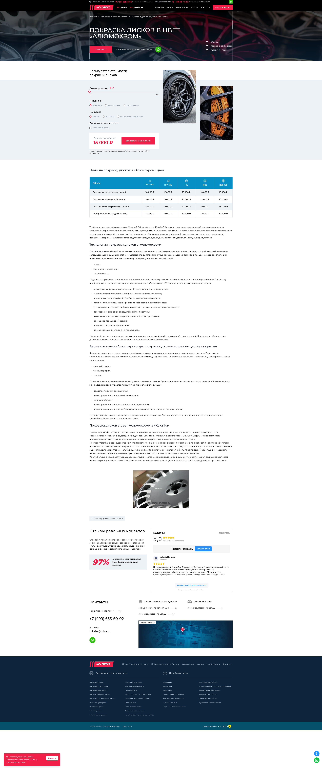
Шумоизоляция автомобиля (210, 703)
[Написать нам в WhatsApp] (316, 760)
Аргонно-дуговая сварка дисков (138, 694)
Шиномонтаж (130, 703)
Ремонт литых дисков (97, 715)
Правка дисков (131, 690)
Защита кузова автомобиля (173, 698)
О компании (188, 664)
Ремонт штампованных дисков (137, 698)
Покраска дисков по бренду (165, 664)
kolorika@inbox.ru (99, 631)
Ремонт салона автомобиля (209, 690)
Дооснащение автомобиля (173, 694)
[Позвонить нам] (316, 753)
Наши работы (182, 7)
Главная (93, 17)
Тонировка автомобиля (208, 694)
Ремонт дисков (95, 711)
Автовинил (167, 682)
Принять (52, 758)
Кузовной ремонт (170, 703)
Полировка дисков (96, 707)
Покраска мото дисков (98, 690)
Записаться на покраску (138, 141)
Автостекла (167, 690)
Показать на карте (147, 622)
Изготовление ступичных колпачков (139, 715)
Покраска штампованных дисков (102, 698)
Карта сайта (127, 726)
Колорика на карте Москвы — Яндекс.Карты (191, 590)
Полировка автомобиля (208, 682)
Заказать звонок (222, 7)
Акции (170, 7)
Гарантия (159, 7)
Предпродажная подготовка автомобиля (215, 686)
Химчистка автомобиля (208, 698)
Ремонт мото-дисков (133, 682)
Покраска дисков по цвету (135, 664)
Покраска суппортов (97, 703)
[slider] (89, 91)
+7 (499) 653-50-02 (123, 2)
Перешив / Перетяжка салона (174, 707)
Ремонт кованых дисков (134, 686)
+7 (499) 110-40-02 (180, 2)
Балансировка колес (133, 707)
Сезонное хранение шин (134, 711)
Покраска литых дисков (98, 686)
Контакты (205, 7)
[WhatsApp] (231, 2)
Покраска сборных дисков (99, 694)
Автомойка (167, 686)
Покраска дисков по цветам (114, 17)
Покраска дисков (98, 251)
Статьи (194, 7)
